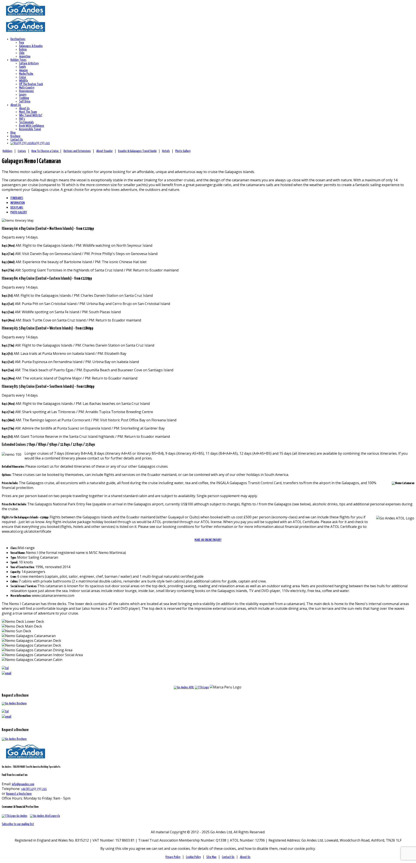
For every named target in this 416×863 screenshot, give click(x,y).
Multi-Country (26, 87)
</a (58, 816)
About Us (15, 105)
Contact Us (16, 139)
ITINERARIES (16, 198)
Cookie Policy (193, 857)
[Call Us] (5, 711)
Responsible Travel (30, 129)
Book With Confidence (31, 125)
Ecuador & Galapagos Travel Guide (137, 151)
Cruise (22, 77)
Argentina (24, 56)
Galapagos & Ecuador (31, 46)
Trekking (24, 98)
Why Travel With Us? (30, 115)
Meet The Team (28, 112)
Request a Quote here (19, 793)
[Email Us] (6, 716)
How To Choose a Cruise (45, 151)
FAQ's (22, 118)
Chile (21, 53)
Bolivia (23, 49)
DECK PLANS (16, 207)
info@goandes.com (23, 784)
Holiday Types (18, 60)
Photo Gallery (183, 151)
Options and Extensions (77, 151)
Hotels (166, 151)
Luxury (22, 94)
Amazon (23, 70)
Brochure (15, 136)
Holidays (7, 151)
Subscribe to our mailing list (18, 824)
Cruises (22, 151)
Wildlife (23, 80)
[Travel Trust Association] (202, 687)
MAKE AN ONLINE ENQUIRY (208, 540)
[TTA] (14, 816)
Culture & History (29, 63)
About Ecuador (104, 151)
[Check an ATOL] (184, 687)
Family (22, 66)
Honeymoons (26, 91)
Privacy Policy (173, 857)
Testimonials (26, 122)
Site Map (211, 857)
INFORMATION (17, 202)
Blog (13, 132)
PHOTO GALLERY (18, 212)
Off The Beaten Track (31, 84)
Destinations (17, 39)
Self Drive (24, 101)
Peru (21, 42)
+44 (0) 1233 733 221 (34, 789)
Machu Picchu (26, 73)
